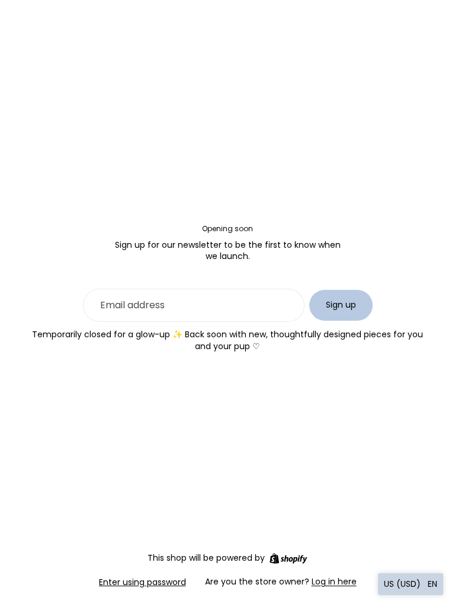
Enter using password (142, 582)
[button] (410, 584)
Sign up (341, 305)
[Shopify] (288, 558)
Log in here (334, 581)
